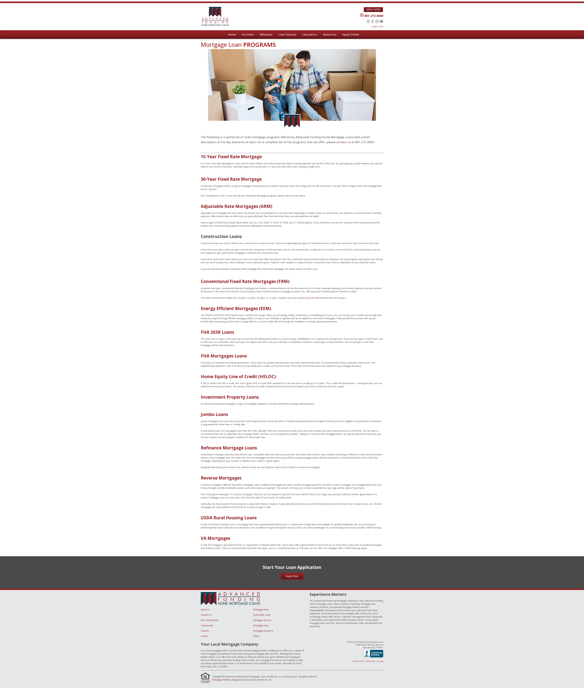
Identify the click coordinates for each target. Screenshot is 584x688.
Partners (205, 630)
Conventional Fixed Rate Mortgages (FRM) (245, 281)
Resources (329, 34)
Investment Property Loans (230, 397)
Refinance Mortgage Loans (229, 448)
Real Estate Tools (261, 614)
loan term (314, 297)
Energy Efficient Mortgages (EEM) (236, 308)
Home (232, 34)
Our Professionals (209, 620)
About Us (205, 609)
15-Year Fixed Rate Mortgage (231, 156)
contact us (343, 142)
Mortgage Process (262, 620)
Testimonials (207, 625)
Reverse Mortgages (221, 478)
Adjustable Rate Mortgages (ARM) (236, 206)
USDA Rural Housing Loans (229, 518)
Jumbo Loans (214, 414)
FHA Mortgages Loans (224, 356)
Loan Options (287, 34)
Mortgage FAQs (261, 625)
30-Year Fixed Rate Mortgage (231, 179)
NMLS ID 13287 (358, 661)
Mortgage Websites (221, 679)
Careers (204, 636)
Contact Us (206, 614)
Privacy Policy (370, 661)
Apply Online (350, 34)
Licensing (380, 661)
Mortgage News (261, 609)
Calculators (309, 34)
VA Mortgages (215, 538)
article (302, 195)
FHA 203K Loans (217, 332)
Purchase (248, 34)
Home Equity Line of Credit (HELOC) (238, 376)
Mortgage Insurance (263, 630)
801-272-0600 (373, 16)
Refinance (266, 34)
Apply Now (373, 9)
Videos (256, 636)
